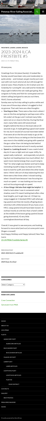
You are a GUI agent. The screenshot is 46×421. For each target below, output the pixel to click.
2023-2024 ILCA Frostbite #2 (12, 251)
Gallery (4, 393)
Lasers (12, 48)
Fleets (3, 335)
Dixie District (14, 384)
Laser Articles (11, 366)
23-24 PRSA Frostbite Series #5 (14, 240)
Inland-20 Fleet (10, 357)
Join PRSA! (5, 330)
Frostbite (5, 48)
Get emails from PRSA (9, 305)
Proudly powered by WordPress (11, 418)
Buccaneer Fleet (10, 348)
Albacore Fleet (10, 339)
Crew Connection (8, 300)
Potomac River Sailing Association (17, 11)
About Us (4, 325)
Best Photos (8, 398)
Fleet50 (9, 380)
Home (3, 321)
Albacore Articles (13, 344)
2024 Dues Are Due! (9, 260)
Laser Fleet (8, 362)
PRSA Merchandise (8, 402)
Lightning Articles (13, 375)
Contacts (5, 389)
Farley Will (14, 61)
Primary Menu (43, 12)
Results (25, 48)
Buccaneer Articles (14, 353)
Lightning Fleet (10, 371)
